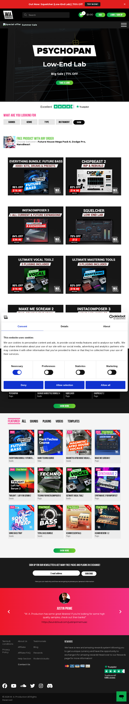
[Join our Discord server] (50, 686)
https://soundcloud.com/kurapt (64, 625)
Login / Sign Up (116, 15)
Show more (64, 406)
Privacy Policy (6, 650)
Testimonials (40, 641)
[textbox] (46, 15)
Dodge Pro (78, 141)
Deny (23, 385)
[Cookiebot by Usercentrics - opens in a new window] (111, 317)
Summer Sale (29, 25)
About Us (22, 641)
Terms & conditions (7, 642)
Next (120, 611)
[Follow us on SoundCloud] (23, 686)
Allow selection (64, 385)
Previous (8, 611)
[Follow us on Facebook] (4, 686)
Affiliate (22, 647)
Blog (36, 647)
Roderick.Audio (41, 658)
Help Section (24, 658)
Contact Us (24, 664)
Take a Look (64, 82)
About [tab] (106, 326)
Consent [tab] (22, 326)
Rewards (38, 653)
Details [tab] (64, 326)
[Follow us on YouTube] (13, 686)
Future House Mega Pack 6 (54, 141)
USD (100, 15)
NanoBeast (23, 144)
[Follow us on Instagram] (41, 686)
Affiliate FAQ (24, 653)
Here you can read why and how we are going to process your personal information (64, 581)
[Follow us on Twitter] (32, 686)
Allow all (105, 385)
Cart (83, 13)
